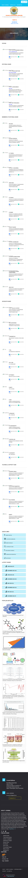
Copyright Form (9, 546)
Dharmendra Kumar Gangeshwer (14, 272)
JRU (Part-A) (19, 4)
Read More (12, 828)
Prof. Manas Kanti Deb (14, 71)
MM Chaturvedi (12, 322)
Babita (10, 514)
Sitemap (4, 871)
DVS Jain (11, 362)
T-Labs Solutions (10, 876)
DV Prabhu (11, 375)
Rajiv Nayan (12, 499)
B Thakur (11, 197)
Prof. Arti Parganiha (14, 102)
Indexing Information (11, 554)
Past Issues (8, 558)
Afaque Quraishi (13, 138)
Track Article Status (7, 837)
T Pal (10, 350)
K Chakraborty (12, 425)
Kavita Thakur (12, 227)
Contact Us (12, 4)
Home (3, 869)
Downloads (5, 843)
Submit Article (8, 535)
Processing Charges (9, 550)
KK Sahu (11, 123)
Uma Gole (11, 287)
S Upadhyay (11, 413)
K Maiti (10, 387)
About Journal (5, 4)
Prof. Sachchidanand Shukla (16, 50)
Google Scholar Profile (13, 56)
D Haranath (12, 453)
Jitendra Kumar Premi (14, 256)
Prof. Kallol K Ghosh (14, 308)
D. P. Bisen (11, 153)
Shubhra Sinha (12, 471)
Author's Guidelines (10, 539)
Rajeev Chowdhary (13, 241)
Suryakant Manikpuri (14, 486)
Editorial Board (17, 869)
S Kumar (11, 212)
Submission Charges (7, 840)
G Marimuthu (12, 336)
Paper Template (9, 542)
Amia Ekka (11, 182)
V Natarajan (12, 439)
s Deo (10, 399)
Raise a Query (6, 848)
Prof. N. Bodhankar (14, 86)
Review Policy (6, 842)
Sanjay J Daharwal (14, 168)
